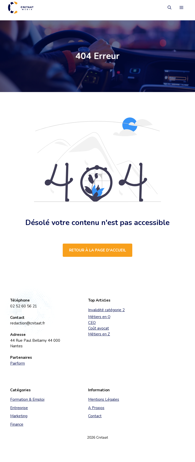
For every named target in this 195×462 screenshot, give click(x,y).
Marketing (18, 416)
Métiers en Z (99, 334)
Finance (16, 424)
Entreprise (19, 407)
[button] (169, 7)
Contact (95, 416)
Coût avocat (98, 328)
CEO (92, 322)
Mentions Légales (103, 399)
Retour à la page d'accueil (97, 250)
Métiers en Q (99, 316)
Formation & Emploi (27, 399)
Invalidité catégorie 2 (106, 309)
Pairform (17, 363)
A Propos (96, 407)
